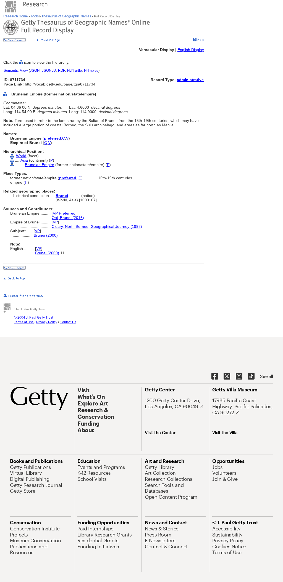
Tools (35, 16)
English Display (190, 49)
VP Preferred (64, 213)
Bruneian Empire (39, 164)
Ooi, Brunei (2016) (68, 217)
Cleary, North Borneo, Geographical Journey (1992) (97, 226)
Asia (24, 160)
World (21, 156)
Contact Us (68, 322)
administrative (190, 80)
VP (55, 222)
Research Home (16, 16)
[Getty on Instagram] (239, 376)
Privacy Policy (46, 322)
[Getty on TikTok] (251, 376)
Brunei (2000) (46, 235)
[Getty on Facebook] (214, 376)
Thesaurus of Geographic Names (66, 16)
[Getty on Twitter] (227, 376)
